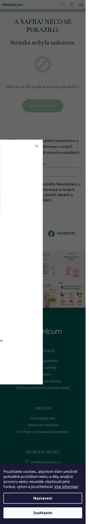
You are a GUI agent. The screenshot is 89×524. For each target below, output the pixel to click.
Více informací (66, 486)
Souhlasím (42, 512)
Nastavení (42, 498)
